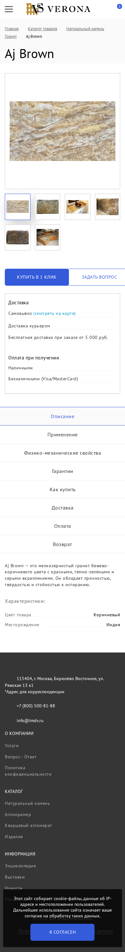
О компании (19, 733)
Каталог (14, 791)
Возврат (62, 544)
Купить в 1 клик (37, 277)
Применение (62, 434)
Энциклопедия (20, 866)
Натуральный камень (27, 803)
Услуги (12, 745)
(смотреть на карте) (54, 313)
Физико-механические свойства (62, 453)
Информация (20, 854)
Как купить (63, 489)
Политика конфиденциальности (28, 771)
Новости (14, 888)
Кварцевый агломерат (28, 825)
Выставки (15, 877)
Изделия (14, 836)
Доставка (63, 507)
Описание (62, 416)
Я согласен (62, 932)
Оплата (62, 526)
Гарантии (62, 471)
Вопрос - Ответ (21, 757)
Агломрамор (18, 814)
